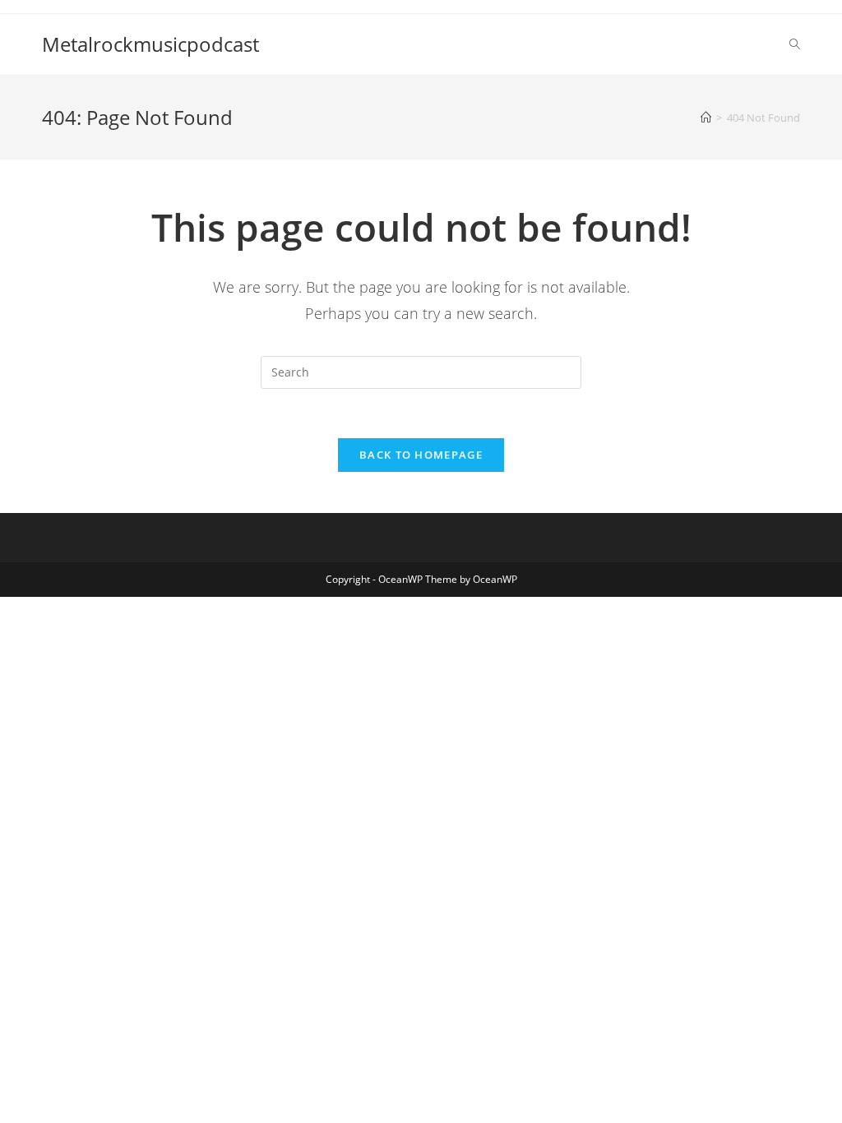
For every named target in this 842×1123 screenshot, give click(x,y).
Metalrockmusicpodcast (150, 44)
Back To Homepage (421, 454)
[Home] (706, 117)
